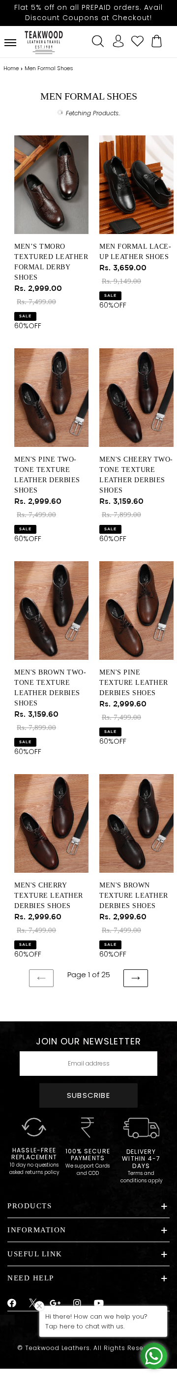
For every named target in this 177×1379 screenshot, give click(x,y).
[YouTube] (99, 1303)
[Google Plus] (55, 1303)
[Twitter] (33, 1304)
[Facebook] (12, 1303)
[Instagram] (77, 1303)
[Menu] (10, 42)
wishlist (137, 39)
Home (11, 68)
